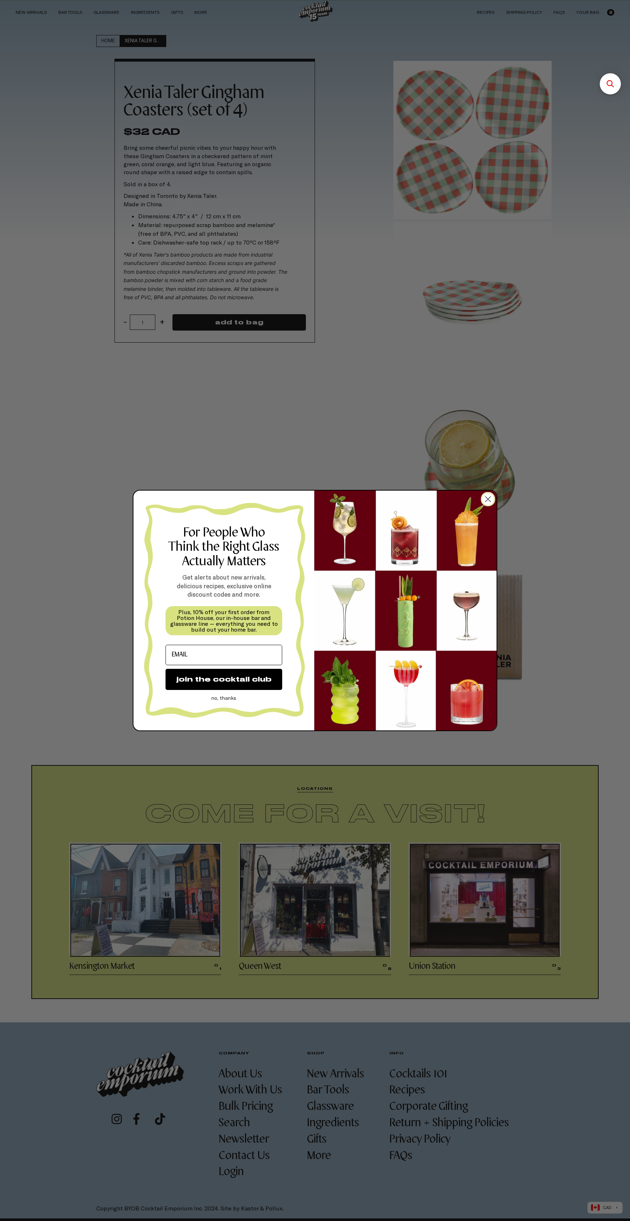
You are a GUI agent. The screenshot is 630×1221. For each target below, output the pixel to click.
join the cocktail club (224, 679)
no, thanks (223, 698)
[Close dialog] (488, 499)
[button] (610, 83)
